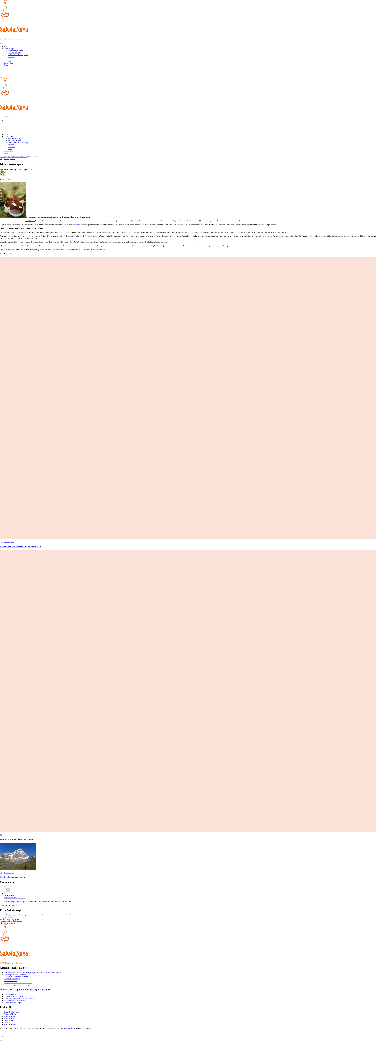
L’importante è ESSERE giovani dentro (18, 983)
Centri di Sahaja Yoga (11, 1012)
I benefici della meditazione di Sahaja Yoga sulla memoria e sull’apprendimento (32, 973)
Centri (6, 65)
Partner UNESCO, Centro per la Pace (16, 839)
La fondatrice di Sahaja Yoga (18, 55)
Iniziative (11, 57)
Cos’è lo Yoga (9, 49)
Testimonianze (9, 542)
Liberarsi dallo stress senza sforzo (16, 977)
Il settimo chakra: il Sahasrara (14, 1001)
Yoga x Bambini (42, 989)
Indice (10, 61)
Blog (1, 159)
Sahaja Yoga (14, 29)
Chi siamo (11, 59)
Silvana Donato (5, 180)
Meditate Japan (9, 1016)
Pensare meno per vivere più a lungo (17, 985)
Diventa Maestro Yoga (12, 979)
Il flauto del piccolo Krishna (14, 996)
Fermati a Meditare (11, 1014)
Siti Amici (7, 1022)
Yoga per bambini (10, 1024)
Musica (6, 159)
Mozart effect (29, 221)
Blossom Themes (70, 1028)
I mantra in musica (10, 994)
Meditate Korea (9, 1018)
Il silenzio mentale (10, 981)
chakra (77, 225)
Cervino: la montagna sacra (12, 877)
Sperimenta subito (14, 53)
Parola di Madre (9, 1020)
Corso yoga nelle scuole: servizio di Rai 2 (19, 998)
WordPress (89, 1028)
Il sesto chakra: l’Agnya (12, 1003)
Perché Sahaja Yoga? (15, 51)
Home (6, 47)
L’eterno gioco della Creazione (15, 975)
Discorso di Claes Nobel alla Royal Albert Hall (20, 546)
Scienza (12, 159)
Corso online (8, 63)
